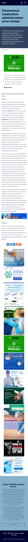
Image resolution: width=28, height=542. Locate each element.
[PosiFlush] (14, 218)
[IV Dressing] (14, 404)
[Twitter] (11, 244)
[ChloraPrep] (14, 438)
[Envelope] (20, 244)
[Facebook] (8, 244)
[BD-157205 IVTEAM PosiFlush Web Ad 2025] (14, 334)
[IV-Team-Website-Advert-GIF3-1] (14, 421)
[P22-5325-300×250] (14, 473)
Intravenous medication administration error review (12, 16)
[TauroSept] (14, 282)
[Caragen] (14, 265)
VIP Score (14, 535)
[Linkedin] (14, 244)
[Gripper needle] (14, 300)
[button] (21, 2)
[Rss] (17, 244)
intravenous (4, 119)
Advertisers (10, 533)
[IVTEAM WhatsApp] (14, 71)
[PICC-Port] (14, 386)
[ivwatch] (14, 456)
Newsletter (21, 533)
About (16, 533)
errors (10, 110)
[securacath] (14, 369)
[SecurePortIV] (14, 317)
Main (5, 533)
